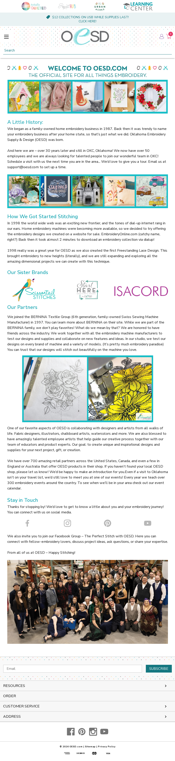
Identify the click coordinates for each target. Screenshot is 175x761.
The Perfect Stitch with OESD (109, 536)
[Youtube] (104, 732)
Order (9, 696)
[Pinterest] (82, 732)
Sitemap (90, 746)
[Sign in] (161, 36)
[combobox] (87, 50)
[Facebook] (71, 732)
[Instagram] (93, 732)
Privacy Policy (106, 746)
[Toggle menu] (6, 36)
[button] (34, 290)
